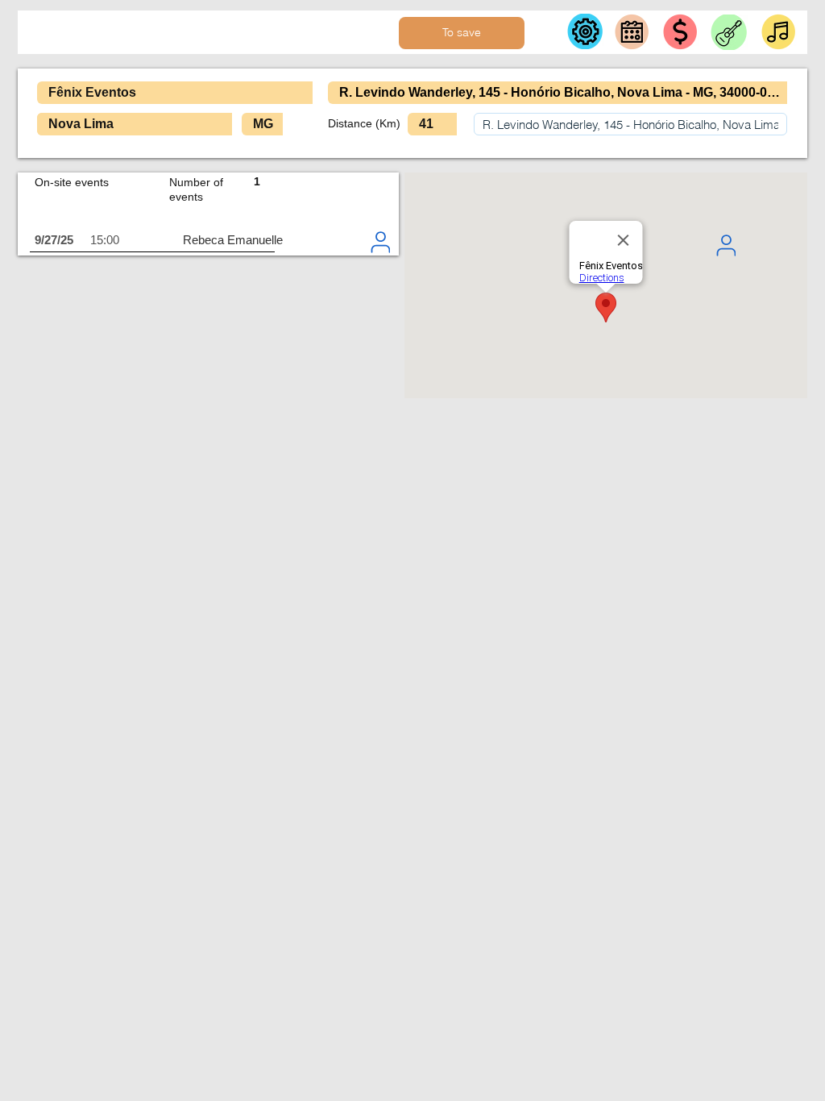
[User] (726, 245)
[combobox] (630, 124)
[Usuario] (380, 242)
